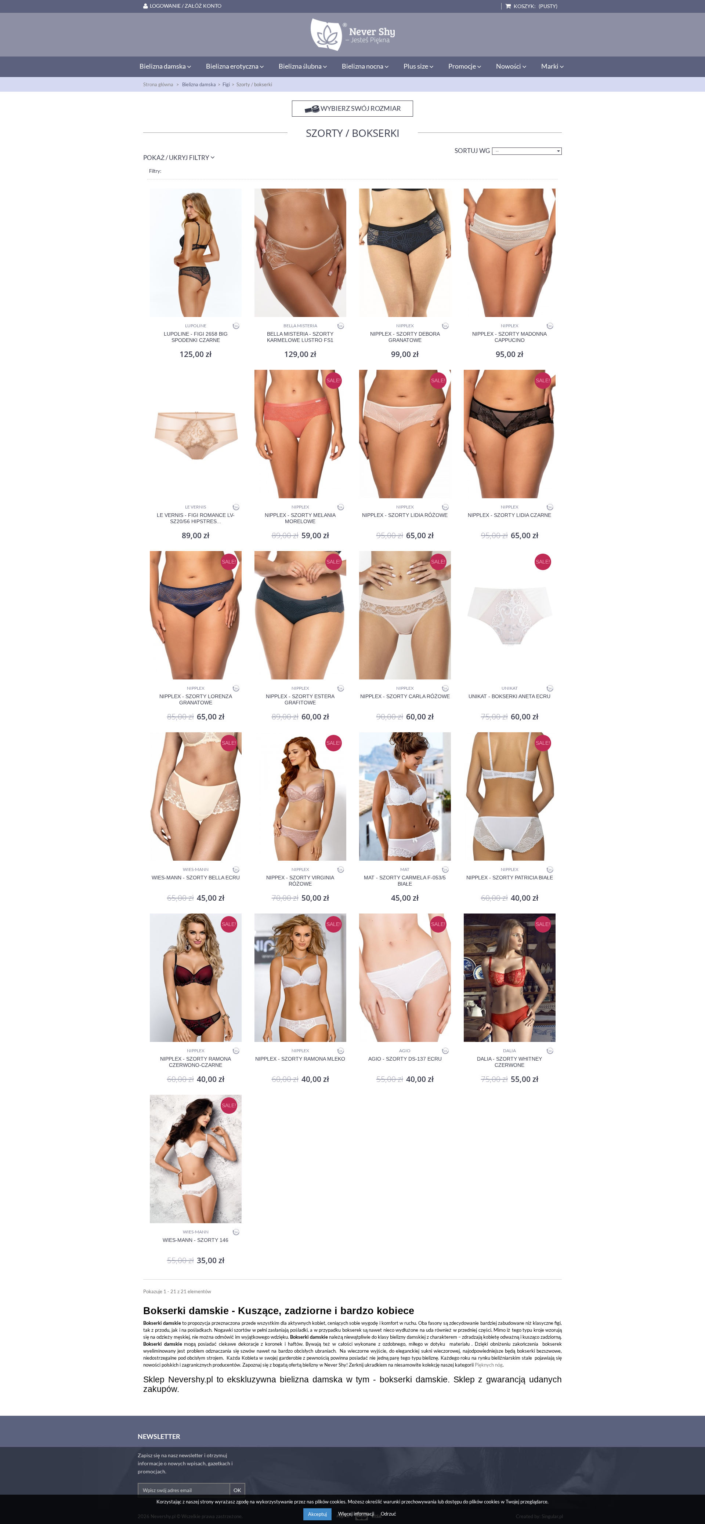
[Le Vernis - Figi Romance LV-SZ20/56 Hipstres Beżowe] (195, 434)
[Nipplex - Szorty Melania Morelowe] (300, 434)
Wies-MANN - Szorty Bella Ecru (196, 878)
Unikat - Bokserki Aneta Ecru (509, 696)
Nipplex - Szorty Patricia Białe (509, 878)
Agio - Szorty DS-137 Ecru (405, 1059)
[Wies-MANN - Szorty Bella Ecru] (195, 796)
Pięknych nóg (489, 1365)
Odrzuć (388, 1514)
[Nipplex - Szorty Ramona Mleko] (300, 978)
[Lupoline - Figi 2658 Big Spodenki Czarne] (195, 253)
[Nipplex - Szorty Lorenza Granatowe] (195, 615)
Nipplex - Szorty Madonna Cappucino (509, 337)
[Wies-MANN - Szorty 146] (195, 1159)
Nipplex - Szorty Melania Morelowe (300, 518)
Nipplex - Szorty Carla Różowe (405, 696)
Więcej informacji (356, 1514)
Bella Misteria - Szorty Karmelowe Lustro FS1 (300, 337)
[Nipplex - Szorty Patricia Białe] (509, 796)
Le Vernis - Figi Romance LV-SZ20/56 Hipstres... (196, 518)
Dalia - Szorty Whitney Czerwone (509, 1062)
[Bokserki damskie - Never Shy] (352, 34)
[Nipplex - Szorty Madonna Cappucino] (509, 253)
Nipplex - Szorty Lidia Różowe (405, 515)
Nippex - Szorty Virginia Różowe (300, 881)
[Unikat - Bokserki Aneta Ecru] (509, 615)
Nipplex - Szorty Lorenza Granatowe (195, 699)
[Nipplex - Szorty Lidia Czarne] (509, 434)
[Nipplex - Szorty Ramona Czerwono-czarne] (195, 978)
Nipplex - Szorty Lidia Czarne (509, 515)
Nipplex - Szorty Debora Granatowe (405, 337)
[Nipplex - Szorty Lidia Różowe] (405, 434)
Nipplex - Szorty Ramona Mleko (300, 1059)
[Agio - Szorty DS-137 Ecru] (405, 978)
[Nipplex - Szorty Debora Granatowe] (405, 253)
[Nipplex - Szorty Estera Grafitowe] (300, 615)
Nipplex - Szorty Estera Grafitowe (300, 699)
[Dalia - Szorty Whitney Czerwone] (509, 978)
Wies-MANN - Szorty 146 (195, 1240)
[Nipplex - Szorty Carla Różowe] (405, 615)
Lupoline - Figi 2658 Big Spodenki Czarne (196, 337)
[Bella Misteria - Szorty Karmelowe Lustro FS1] (300, 253)
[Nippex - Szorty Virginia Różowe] (300, 796)
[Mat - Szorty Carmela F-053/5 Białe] (405, 796)
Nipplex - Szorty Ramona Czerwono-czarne (195, 1062)
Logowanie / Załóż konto (185, 6)
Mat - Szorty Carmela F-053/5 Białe (405, 881)
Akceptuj (317, 1514)
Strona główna (158, 84)
